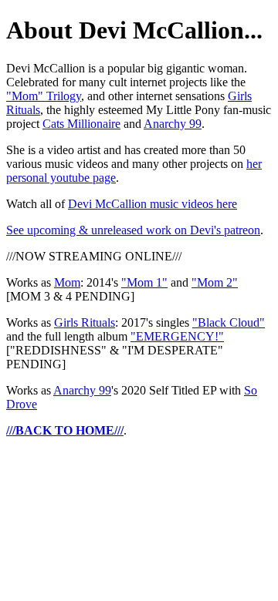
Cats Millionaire (81, 123)
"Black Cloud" (228, 322)
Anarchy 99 (173, 123)
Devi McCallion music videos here (152, 203)
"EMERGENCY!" (177, 336)
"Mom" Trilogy (43, 95)
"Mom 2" (215, 282)
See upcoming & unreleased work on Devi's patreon (133, 230)
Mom (67, 282)
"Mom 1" (144, 282)
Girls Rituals (84, 322)
